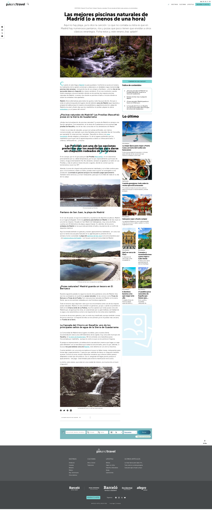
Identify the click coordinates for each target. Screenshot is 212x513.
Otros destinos (125, 143)
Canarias (71, 465)
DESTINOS (72, 459)
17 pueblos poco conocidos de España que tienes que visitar (144, 296)
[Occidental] (127, 488)
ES (201, 1)
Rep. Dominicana (74, 472)
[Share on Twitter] (64, 411)
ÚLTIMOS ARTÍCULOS (132, 459)
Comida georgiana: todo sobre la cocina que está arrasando (135, 184)
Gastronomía (125, 181)
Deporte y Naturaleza (112, 467)
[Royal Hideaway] (94, 488)
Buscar (144, 432)
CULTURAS (91, 459)
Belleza (108, 462)
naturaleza (64, 109)
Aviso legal (112, 503)
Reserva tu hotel (93, 497)
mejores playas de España (72, 238)
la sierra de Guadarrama (77, 337)
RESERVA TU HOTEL (203, 4)
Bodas (107, 470)
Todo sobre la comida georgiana (134, 465)
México (71, 470)
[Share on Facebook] (61, 411)
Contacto (118, 503)
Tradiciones (90, 465)
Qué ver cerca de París (128, 253)
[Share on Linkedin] (71, 411)
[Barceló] (74, 488)
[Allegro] (142, 488)
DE (205, 1)
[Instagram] (119, 497)
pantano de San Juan (94, 236)
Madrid (81, 85)
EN (203, 1)
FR (210, 1)
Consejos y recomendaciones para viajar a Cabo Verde (145, 255)
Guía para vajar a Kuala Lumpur (134, 219)
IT (207, 1)
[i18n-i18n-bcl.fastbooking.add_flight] (63, 432)
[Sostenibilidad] (169, 4)
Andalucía (71, 462)
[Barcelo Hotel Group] (106, 451)
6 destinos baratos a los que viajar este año (128, 295)
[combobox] (76, 432)
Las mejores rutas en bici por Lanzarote (69, 417)
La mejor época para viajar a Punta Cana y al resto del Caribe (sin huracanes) (136, 148)
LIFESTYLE (109, 459)
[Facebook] (116, 497)
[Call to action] (122, 497)
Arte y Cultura (91, 462)
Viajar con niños (110, 465)
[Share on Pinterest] (67, 411)
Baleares (71, 467)
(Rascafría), (99, 157)
